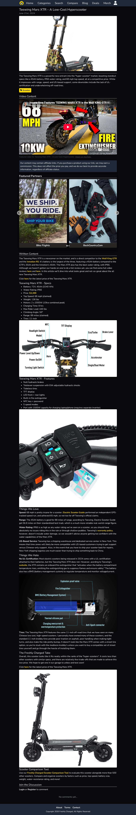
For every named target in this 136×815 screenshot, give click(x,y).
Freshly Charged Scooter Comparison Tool (48, 772)
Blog (85, 3)
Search (59, 3)
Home (29, 3)
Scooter (26, 90)
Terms (67, 807)
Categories (44, 3)
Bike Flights (43, 245)
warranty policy (105, 530)
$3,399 (32, 293)
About (59, 807)
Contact (76, 807)
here (29, 271)
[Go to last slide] (19, 213)
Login (22, 789)
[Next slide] (117, 213)
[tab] (67, 245)
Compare (72, 3)
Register (32, 789)
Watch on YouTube (83, 157)
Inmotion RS (33, 261)
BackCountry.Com (93, 245)
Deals (95, 3)
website (23, 565)
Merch (107, 3)
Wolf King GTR (109, 258)
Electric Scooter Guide (74, 512)
